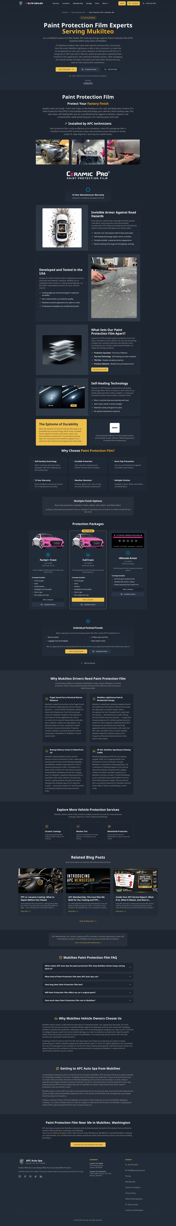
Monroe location (59, 1133)
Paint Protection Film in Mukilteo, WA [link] (101, 12)
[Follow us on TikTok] (35, 1176)
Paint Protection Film (78, 12)
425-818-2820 (112, 69)
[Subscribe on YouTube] (30, 1176)
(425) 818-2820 (151, 3)
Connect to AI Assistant (134, 1210)
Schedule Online (90, 69)
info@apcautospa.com (136, 1170)
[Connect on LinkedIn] (41, 1176)
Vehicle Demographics (134, 1199)
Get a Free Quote (64, 69)
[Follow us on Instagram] (20, 1176)
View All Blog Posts (87, 921)
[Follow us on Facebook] (25, 1176)
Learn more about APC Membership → (88, 943)
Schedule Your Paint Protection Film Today (88, 1145)
